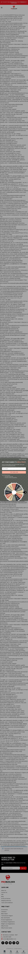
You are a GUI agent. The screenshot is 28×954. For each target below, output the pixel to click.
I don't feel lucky (22, 459)
